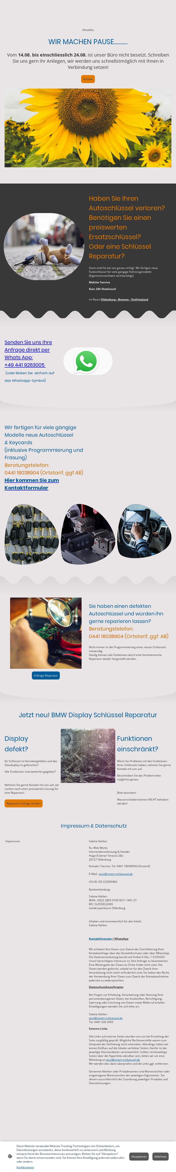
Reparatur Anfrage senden (24, 803)
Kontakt (88, 79)
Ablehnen (160, 1156)
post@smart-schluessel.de (116, 874)
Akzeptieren (139, 1156)
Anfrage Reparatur (46, 675)
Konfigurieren (25, 1167)
